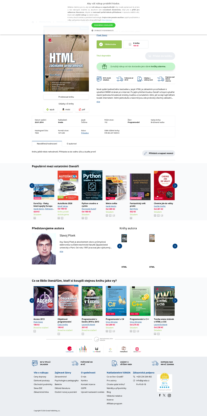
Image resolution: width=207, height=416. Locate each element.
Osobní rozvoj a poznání (66, 392)
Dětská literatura (62, 388)
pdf (83, 109)
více (98, 101)
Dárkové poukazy (42, 380)
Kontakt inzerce (88, 384)
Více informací (107, 20)
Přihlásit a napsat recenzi (161, 153)
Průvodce (85, 133)
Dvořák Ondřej (160, 206)
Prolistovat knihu (66, 97)
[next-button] (175, 185)
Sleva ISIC (38, 388)
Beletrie (58, 384)
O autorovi (72, 143)
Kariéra (84, 380)
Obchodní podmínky (43, 384)
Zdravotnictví (61, 376)
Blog (109, 392)
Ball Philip (134, 209)
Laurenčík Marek (88, 324)
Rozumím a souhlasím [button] (103, 25)
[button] (103, 30)
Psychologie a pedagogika (66, 380)
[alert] (103, 17)
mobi (67, 109)
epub (52, 109)
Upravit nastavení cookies (92, 392)
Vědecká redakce (114, 396)
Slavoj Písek (67, 235)
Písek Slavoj (102, 35)
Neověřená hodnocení (47, 143)
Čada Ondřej (63, 324)
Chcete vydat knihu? (116, 384)
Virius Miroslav (112, 322)
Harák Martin (39, 209)
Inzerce (110, 399)
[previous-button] (31, 185)
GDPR (83, 388)
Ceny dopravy (40, 376)
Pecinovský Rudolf (89, 209)
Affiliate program (114, 403)
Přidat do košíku (162, 56)
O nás (83, 376)
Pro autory (111, 380)
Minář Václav (63, 206)
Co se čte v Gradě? (115, 376)
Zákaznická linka (41, 392)
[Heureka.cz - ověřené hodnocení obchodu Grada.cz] (165, 382)
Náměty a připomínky (116, 388)
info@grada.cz (142, 380)
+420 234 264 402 (144, 376)
